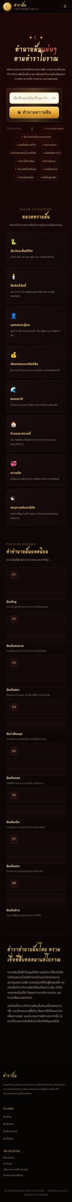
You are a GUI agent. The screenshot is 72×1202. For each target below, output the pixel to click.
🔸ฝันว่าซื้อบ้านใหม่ (25, 161)
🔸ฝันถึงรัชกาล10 (51, 153)
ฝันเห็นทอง (13, 778)
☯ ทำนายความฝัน (34, 112)
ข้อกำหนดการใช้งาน (13, 1175)
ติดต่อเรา (7, 1164)
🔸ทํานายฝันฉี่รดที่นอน (25, 169)
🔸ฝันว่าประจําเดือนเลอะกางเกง (36, 137)
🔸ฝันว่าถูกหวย (48, 161)
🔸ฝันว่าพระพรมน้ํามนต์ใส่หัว (22, 153)
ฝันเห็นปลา (13, 866)
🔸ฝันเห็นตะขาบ (50, 169)
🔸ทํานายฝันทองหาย (53, 129)
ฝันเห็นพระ (13, 690)
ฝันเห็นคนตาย (15, 646)
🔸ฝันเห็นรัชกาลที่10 (26, 145)
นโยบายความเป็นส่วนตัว (15, 1170)
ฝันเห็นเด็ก (13, 822)
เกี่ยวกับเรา (8, 1158)
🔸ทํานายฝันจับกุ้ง (25, 177)
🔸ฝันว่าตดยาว (49, 145)
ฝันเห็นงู (11, 602)
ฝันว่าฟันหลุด (14, 734)
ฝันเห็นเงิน (8, 1139)
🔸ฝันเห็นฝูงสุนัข (48, 177)
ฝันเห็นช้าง (13, 910)
